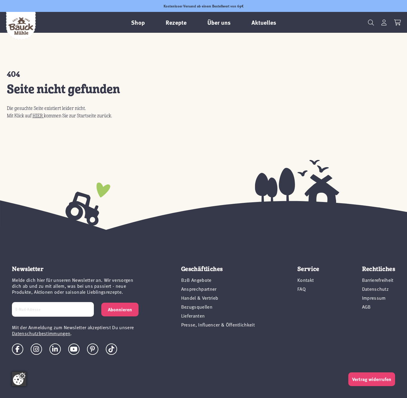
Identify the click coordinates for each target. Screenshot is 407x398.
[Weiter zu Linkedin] (55, 349)
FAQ (301, 288)
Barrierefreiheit (378, 279)
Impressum (374, 297)
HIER (38, 116)
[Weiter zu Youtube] (74, 349)
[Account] (384, 22)
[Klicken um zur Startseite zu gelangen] (21, 26)
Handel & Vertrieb (199, 297)
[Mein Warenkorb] (397, 22)
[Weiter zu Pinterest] (92, 349)
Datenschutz (375, 288)
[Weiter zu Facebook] (17, 349)
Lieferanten (193, 315)
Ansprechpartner (199, 288)
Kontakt (305, 279)
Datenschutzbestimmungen (41, 333)
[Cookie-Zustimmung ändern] (19, 379)
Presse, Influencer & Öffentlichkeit (218, 324)
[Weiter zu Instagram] (36, 349)
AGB (366, 306)
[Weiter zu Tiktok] (111, 349)
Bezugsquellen (196, 306)
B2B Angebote (196, 279)
